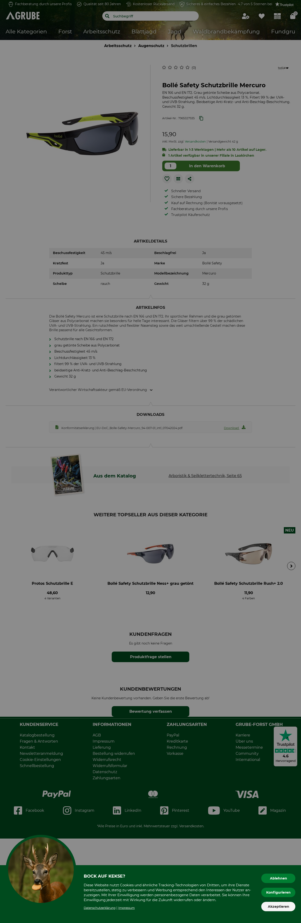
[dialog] (150, 461)
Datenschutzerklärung (99, 908)
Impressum (126, 908)
